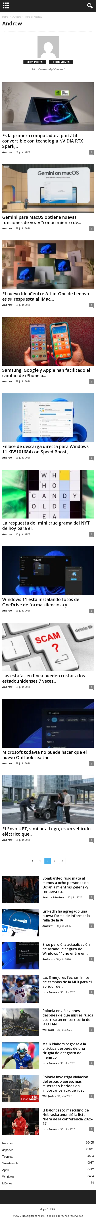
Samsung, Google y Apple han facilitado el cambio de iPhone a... (46, 372)
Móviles (7, 1183)
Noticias (7, 1143)
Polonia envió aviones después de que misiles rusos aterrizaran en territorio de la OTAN (67, 1017)
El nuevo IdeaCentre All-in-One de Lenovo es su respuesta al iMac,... (45, 296)
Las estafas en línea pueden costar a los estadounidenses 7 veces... (43, 678)
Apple (6, 1170)
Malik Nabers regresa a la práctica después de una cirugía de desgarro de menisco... (64, 1050)
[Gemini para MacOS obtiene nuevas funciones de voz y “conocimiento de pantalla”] (48, 188)
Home (5, 16)
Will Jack (48, 1029)
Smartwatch (10, 1163)
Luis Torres (49, 992)
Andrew (7, 152)
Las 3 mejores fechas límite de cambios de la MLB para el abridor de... (67, 982)
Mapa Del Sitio (48, 1209)
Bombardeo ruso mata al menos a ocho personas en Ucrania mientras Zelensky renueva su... (65, 885)
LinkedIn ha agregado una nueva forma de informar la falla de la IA (66, 916)
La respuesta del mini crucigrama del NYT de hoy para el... (46, 525)
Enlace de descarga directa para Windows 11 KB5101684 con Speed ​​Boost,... (45, 449)
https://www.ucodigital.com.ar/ (48, 69)
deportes (7, 1150)
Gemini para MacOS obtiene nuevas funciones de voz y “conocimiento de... (41, 219)
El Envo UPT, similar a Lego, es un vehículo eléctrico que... (46, 831)
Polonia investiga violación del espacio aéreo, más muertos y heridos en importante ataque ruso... (65, 1083)
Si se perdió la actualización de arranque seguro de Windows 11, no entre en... (66, 949)
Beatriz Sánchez (53, 897)
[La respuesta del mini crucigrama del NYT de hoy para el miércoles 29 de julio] (48, 494)
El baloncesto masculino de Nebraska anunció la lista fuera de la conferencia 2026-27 (67, 1117)
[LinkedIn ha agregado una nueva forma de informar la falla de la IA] (20, 922)
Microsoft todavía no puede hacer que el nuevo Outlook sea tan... (44, 754)
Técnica (7, 1156)
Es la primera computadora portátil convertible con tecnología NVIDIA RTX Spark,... (42, 141)
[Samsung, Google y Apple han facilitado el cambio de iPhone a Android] (48, 341)
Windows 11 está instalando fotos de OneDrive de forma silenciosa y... (40, 602)
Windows (8, 1176)
